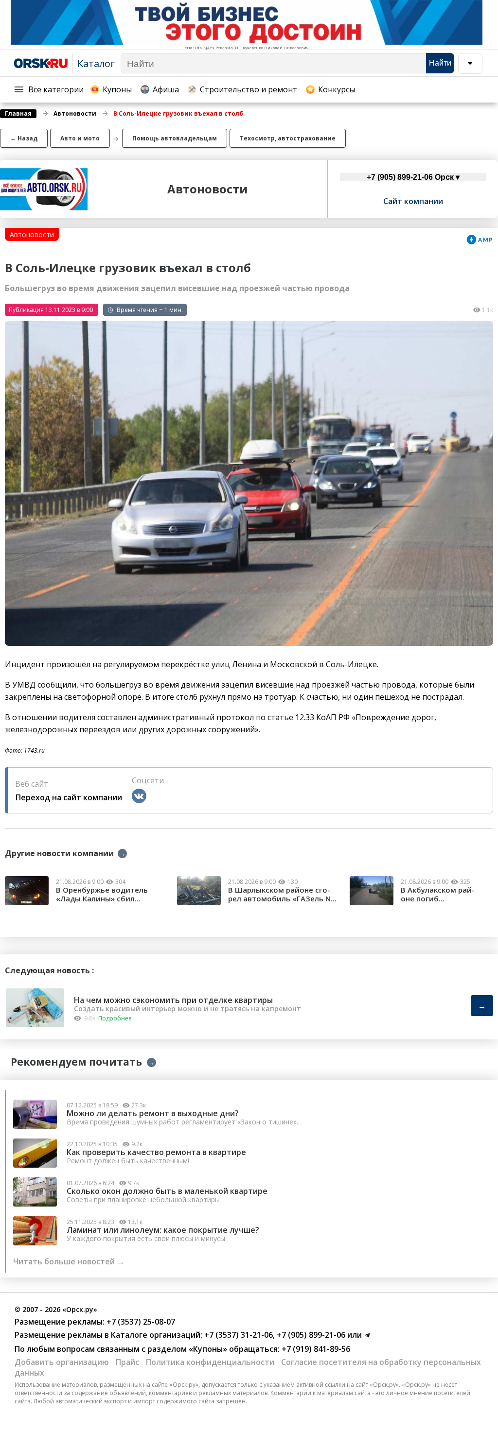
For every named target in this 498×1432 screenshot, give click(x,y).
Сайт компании (413, 201)
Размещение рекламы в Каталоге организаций (107, 1334)
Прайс (127, 1362)
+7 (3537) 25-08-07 (140, 1321)
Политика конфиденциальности (210, 1362)
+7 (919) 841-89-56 (315, 1349)
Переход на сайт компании (69, 797)
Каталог (96, 63)
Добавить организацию (62, 1362)
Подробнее (115, 1018)
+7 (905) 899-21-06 (310, 1334)
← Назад (23, 138)
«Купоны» (208, 1349)
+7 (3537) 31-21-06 (237, 1334)
